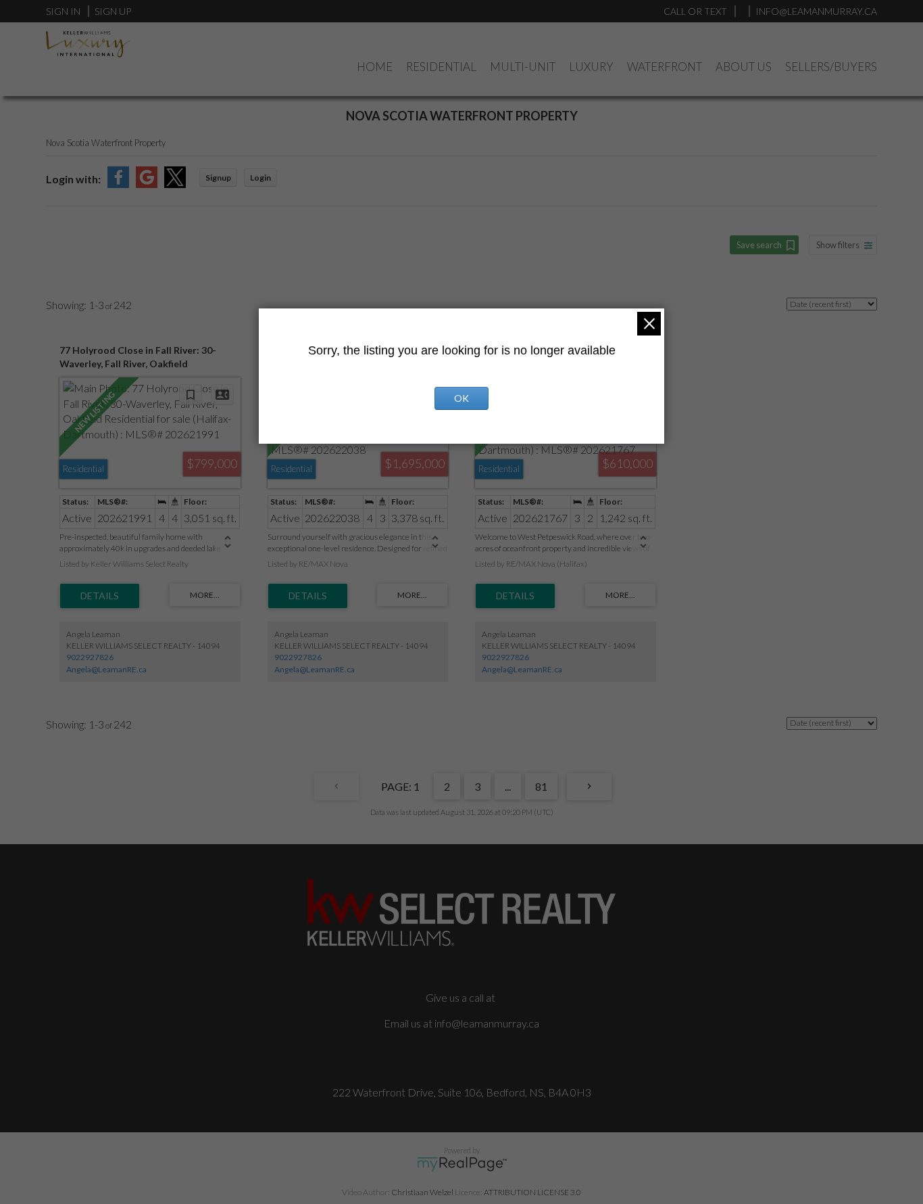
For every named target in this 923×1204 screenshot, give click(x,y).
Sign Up (113, 11)
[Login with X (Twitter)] (175, 183)
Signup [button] (218, 177)
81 (541, 786)
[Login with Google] (146, 183)
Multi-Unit (522, 67)
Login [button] (260, 177)
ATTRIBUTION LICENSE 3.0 (532, 1192)
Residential (441, 67)
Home (375, 67)
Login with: (73, 178)
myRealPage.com (461, 1164)
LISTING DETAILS (99, 596)
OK (461, 398)
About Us (744, 67)
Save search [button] (759, 244)
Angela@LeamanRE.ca (106, 669)
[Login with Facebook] (118, 183)
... (508, 786)
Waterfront (664, 67)
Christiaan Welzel (422, 1192)
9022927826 (90, 657)
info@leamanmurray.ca (486, 1023)
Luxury (591, 67)
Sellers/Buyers (831, 67)
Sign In (63, 11)
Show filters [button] (837, 244)
